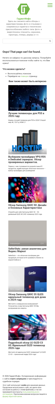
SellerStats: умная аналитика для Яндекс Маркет (27, 250)
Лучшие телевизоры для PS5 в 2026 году (26, 114)
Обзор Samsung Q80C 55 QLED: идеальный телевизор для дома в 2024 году (27, 297)
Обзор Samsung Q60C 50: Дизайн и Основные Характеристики (27, 206)
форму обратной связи (12, 396)
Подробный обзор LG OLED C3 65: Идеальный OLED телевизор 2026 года (26, 345)
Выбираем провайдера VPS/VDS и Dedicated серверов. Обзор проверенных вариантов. (27, 159)
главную (24, 76)
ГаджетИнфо (24, 18)
